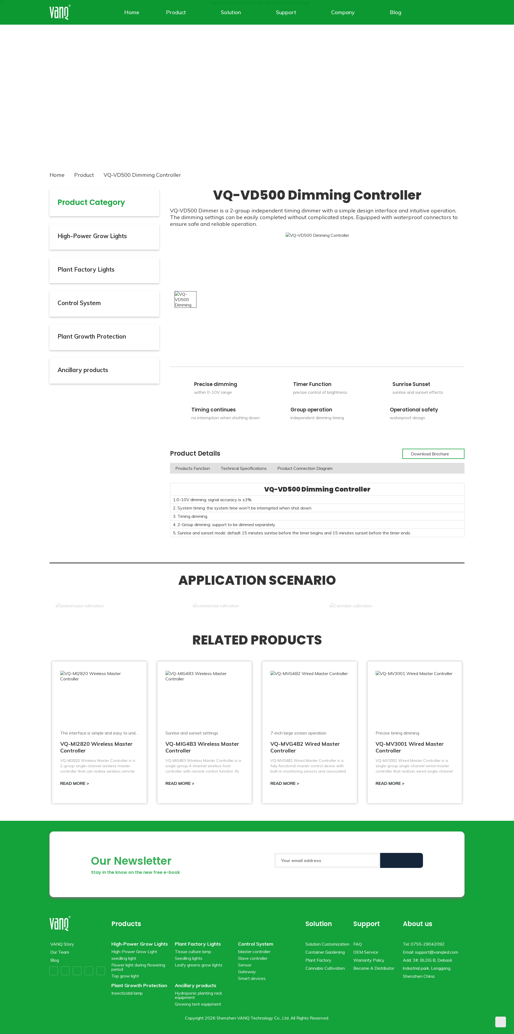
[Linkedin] (101, 971)
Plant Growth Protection (92, 336)
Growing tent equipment (198, 1004)
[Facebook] (54, 971)
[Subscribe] (401, 860)
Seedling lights (188, 958)
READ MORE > (74, 783)
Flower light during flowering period (138, 967)
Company (343, 12)
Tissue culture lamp (193, 951)
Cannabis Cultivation (325, 968)
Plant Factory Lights (86, 269)
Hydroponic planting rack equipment (198, 995)
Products (126, 923)
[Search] (453, 12)
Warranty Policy (368, 960)
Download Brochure (430, 453)
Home (131, 12)
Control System (79, 303)
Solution (231, 12)
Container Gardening (325, 952)
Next (496, 79)
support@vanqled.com (436, 952)
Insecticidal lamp (127, 993)
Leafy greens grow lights (198, 965)
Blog (395, 12)
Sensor (244, 965)
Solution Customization (327, 944)
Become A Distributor (373, 968)
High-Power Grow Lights (92, 236)
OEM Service (365, 952)
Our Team (59, 952)
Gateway (247, 971)
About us (417, 923)
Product (176, 12)
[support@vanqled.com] (460, 12)
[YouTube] (77, 971)
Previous (18, 79)
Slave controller (252, 958)
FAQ (357, 944)
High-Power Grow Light (134, 951)
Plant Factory (318, 960)
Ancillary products (83, 370)
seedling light (123, 958)
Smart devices (252, 978)
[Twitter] (65, 971)
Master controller (254, 951)
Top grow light (125, 976)
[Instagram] (89, 971)
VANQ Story (62, 944)
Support (286, 12)
